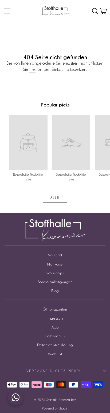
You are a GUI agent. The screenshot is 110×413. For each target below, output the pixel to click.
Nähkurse (55, 264)
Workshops (55, 273)
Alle (55, 197)
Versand (55, 255)
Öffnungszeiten (55, 309)
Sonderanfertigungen (55, 282)
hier (32, 69)
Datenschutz (55, 336)
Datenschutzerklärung (55, 345)
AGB (55, 327)
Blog (55, 291)
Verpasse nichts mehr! (53, 371)
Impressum (55, 318)
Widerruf (55, 354)
